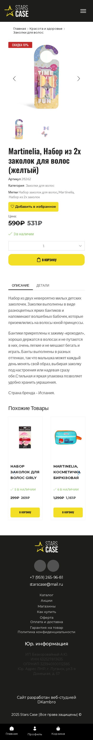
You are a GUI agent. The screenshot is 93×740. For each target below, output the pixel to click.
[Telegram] (53, 566)
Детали (42, 285)
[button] (83, 11)
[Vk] (40, 566)
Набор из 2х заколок (24, 197)
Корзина (58, 733)
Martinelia (66, 192)
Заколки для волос (28, 32)
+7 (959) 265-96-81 (46, 577)
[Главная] (11, 728)
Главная (19, 28)
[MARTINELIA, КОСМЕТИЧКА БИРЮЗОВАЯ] (68, 482)
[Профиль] (34, 728)
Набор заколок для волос (38, 192)
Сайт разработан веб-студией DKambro (46, 699)
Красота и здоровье (46, 28)
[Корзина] (58, 728)
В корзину (49, 259)
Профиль (35, 734)
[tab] (20, 285)
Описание (20, 285)
